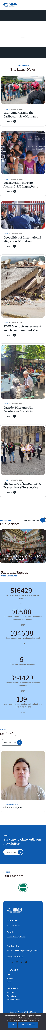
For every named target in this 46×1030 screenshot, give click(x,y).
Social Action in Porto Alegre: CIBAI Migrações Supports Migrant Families (21, 186)
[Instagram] (17, 962)
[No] (41, 1022)
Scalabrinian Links (13, 1000)
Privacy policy (28, 1025)
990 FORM (10, 992)
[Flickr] (26, 962)
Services (10, 978)
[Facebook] (8, 962)
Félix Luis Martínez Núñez (19, 807)
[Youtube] (21, 962)
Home (9, 975)
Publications (11, 996)
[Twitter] (12, 962)
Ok (13, 1025)
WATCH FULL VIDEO (23, 37)
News (5, 109)
